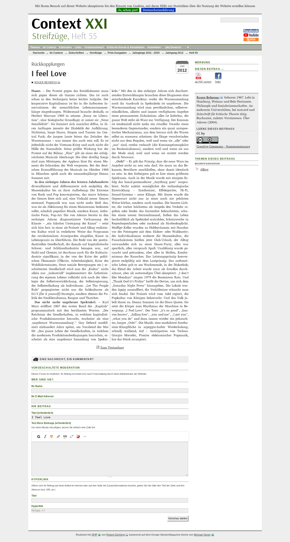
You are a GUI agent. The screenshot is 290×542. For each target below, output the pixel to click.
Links (78, 47)
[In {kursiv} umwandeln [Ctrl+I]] (45, 436)
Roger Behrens (45, 82)
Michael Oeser (202, 534)
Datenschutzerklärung (158, 10)
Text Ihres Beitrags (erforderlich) (51, 423)
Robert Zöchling (115, 534)
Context (69, 24)
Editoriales (65, 47)
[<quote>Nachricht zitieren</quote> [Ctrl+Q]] (65, 436)
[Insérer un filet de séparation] (85, 436)
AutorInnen (154, 47)
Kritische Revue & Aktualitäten (125, 47)
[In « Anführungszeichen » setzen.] (71, 436)
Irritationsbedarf (94, 47)
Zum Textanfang (112, 347)
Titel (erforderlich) (42, 412)
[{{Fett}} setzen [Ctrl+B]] (38, 436)
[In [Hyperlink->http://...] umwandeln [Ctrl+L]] (58, 436)
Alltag (204, 169)
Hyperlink (37, 506)
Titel (34, 495)
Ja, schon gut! (128, 10)
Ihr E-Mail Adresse (42, 396)
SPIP (94, 534)
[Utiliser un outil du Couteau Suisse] (78, 436)
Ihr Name (36, 386)
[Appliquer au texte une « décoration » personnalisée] (52, 436)
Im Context (49, 47)
